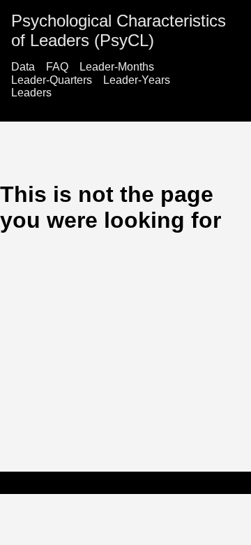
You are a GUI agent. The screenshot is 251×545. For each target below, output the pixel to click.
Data (23, 67)
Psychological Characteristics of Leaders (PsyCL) (118, 30)
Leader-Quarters (51, 80)
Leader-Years (136, 80)
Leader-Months (116, 67)
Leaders (31, 93)
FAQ (57, 67)
